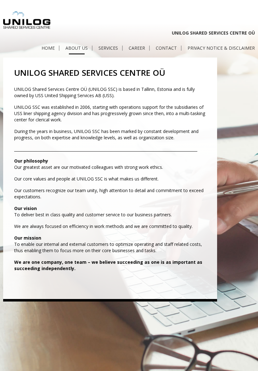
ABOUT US (76, 48)
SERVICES (108, 48)
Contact (166, 48)
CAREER (137, 48)
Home (48, 48)
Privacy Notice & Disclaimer (221, 48)
